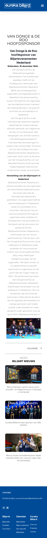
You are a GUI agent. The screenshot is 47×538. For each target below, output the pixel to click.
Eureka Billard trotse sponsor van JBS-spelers (23, 423)
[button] (42, 5)
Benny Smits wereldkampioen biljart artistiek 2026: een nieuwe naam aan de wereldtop (23, 458)
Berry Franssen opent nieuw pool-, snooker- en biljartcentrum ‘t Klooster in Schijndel (23, 389)
